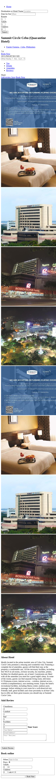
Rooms (4, 16)
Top (8, 63)
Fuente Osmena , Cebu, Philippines (20, 47)
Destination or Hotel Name (12, 11)
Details (9, 66)
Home (8, 7)
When (6, 759)
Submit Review (7, 748)
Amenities (10, 68)
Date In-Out (6, 14)
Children (4, 27)
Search (4, 32)
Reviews (9, 70)
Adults (4, 22)
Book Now (5, 54)
